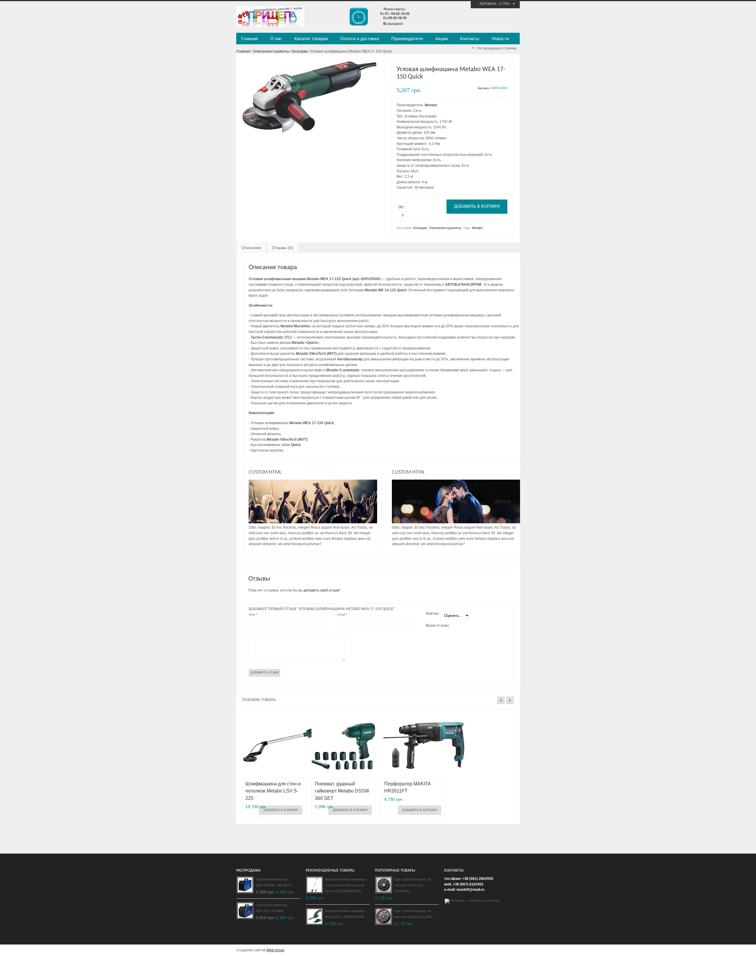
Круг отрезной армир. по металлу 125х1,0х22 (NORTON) (412, 885)
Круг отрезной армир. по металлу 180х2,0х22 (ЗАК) (413, 914)
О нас (276, 38)
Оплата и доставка (359, 38)
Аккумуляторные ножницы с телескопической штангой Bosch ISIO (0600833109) (346, 885)
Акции (441, 38)
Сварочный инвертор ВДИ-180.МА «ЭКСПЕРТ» (274, 882)
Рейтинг (432, 614)
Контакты (469, 38)
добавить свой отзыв (321, 590)
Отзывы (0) (282, 247)
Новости (500, 38)
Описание (251, 247)
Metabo (477, 228)
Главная (249, 38)
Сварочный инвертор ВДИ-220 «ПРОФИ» (271, 908)
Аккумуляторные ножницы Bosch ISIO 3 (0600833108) (345, 914)
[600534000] (310, 134)
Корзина (488, 4)
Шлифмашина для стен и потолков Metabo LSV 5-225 (273, 791)
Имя (253, 614)
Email (342, 614)
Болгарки (299, 51)
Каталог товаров (311, 38)
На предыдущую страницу (497, 48)
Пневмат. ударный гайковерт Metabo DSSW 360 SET (342, 791)
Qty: (401, 207)
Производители (407, 38)
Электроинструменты (271, 51)
